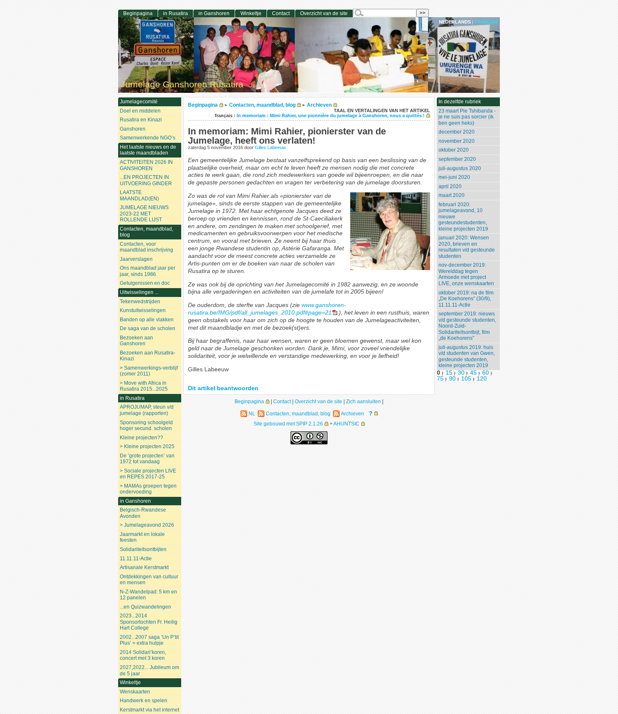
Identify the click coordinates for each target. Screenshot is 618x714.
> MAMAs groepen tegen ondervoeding (148, 489)
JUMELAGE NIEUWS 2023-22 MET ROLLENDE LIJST (144, 214)
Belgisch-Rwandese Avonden (143, 513)
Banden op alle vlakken (147, 320)
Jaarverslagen (136, 259)
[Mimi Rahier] (390, 268)
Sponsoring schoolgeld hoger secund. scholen (146, 426)
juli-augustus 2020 (459, 168)
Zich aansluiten (363, 401)
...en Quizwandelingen (145, 607)
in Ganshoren (214, 13)
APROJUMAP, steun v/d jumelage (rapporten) (147, 410)
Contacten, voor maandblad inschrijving (146, 247)
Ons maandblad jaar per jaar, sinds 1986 (147, 271)
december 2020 (456, 132)
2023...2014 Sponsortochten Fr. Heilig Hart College (148, 622)
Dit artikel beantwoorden (223, 388)
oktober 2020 (453, 150)
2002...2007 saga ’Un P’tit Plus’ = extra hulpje (149, 640)
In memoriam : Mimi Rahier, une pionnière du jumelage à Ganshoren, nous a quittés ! (331, 115)
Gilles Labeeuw (270, 147)
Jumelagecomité (139, 102)
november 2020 (456, 141)
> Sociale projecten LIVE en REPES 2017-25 (148, 474)
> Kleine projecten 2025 (147, 446)
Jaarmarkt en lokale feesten (142, 537)
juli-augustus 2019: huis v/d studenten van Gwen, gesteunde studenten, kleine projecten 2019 (466, 356)
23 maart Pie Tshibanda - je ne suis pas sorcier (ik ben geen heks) (467, 117)
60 (485, 373)
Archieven (319, 105)
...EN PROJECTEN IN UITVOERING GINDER (146, 180)
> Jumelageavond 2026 (147, 525)
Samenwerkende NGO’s (147, 138)
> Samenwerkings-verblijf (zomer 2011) (149, 371)
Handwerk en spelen (143, 701)
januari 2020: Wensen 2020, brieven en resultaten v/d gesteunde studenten (466, 247)
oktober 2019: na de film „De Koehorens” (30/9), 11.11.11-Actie (466, 299)
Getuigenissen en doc (145, 283)
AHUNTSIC (346, 423)
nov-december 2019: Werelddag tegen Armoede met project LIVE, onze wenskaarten (466, 274)
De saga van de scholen (147, 328)
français (486, 21)
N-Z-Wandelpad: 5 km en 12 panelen (148, 595)
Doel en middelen (140, 111)
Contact (281, 13)
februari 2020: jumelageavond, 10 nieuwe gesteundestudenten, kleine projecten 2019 (463, 217)
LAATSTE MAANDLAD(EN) (139, 195)
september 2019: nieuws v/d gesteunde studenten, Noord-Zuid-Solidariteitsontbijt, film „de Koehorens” (467, 326)
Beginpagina (203, 105)
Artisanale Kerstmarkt (144, 567)
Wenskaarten (135, 692)
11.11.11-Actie (136, 559)
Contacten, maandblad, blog (262, 105)
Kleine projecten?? (141, 438)
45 (473, 373)
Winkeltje (250, 13)
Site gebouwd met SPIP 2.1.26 (288, 423)
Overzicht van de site (324, 13)
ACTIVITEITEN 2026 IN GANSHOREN (146, 165)
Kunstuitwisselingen (143, 310)
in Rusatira (175, 13)
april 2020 (450, 186)
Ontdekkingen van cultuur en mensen (149, 580)
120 (482, 378)
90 (452, 378)
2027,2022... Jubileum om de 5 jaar (149, 670)
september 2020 (457, 159)
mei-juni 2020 (454, 177)
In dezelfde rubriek (459, 102)
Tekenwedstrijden (140, 301)
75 (440, 378)
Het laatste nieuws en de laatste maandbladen (148, 150)
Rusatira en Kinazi (141, 120)
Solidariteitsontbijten (143, 549)
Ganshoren (132, 129)
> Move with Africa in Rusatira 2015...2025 (144, 386)
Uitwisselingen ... (139, 292)
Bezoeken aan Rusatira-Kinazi (147, 356)
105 (466, 378)
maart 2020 (451, 195)
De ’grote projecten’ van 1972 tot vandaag (147, 459)
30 (461, 373)
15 (449, 373)
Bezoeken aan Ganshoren (136, 341)
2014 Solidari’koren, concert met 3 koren (143, 655)
